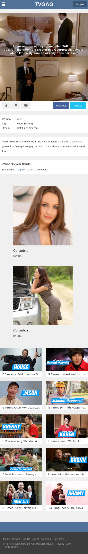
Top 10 (26, 539)
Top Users (58, 539)
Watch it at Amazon (27, 128)
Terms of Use (10, 546)
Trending (46, 539)
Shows (16, 539)
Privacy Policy (63, 544)
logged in (21, 169)
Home (6, 539)
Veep (19, 119)
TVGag (44, 4)
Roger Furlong (25, 123)
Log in (80, 4)
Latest (35, 539)
